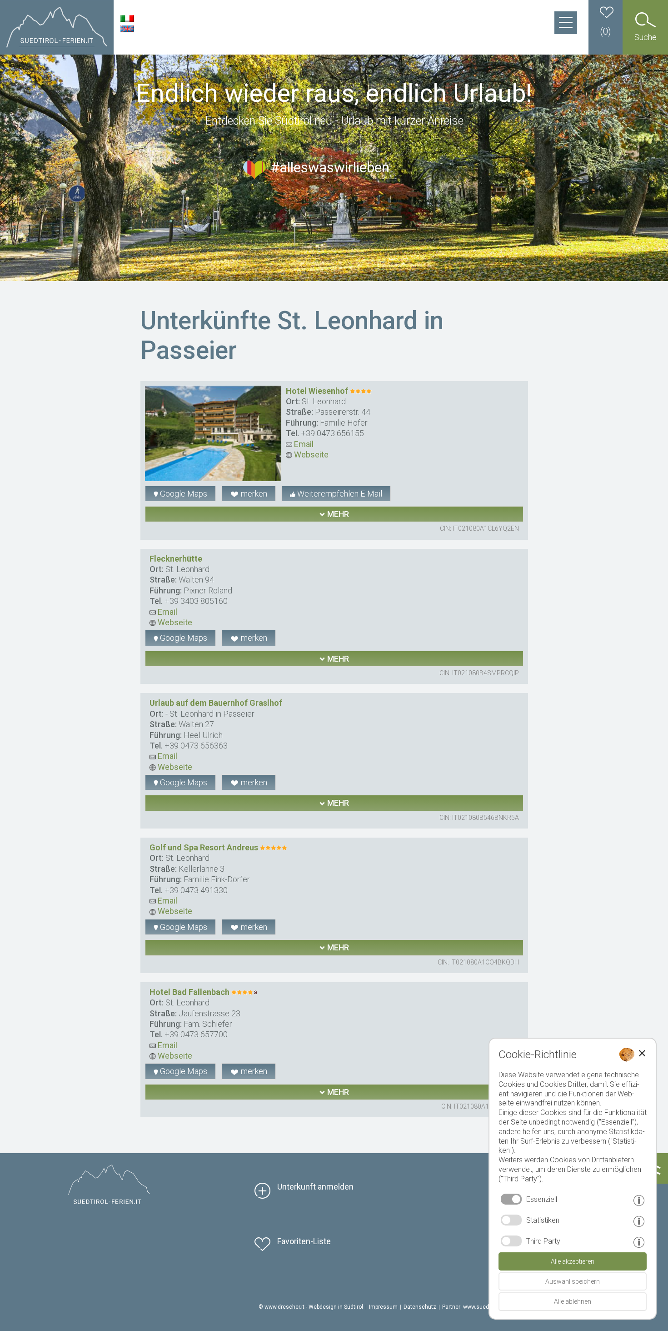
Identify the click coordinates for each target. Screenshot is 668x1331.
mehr (337, 514)
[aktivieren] (511, 1220)
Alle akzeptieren (572, 1261)
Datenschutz (420, 1307)
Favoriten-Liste (304, 1241)
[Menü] (565, 22)
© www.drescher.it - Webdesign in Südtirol (311, 1307)
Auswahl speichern (572, 1281)
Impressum (383, 1307)
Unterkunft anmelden (315, 1186)
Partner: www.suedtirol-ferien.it (480, 1307)
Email (303, 444)
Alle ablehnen (572, 1301)
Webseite (310, 454)
